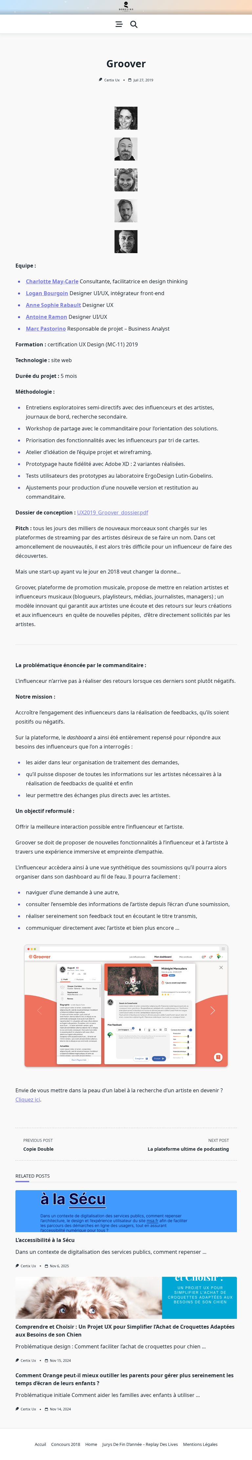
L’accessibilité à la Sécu (45, 1240)
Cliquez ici (27, 1099)
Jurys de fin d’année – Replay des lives (140, 1444)
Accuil (40, 1444)
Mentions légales (200, 1444)
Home (91, 1444)
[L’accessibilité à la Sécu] (126, 1211)
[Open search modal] (133, 24)
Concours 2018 (65, 1444)
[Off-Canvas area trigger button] (119, 24)
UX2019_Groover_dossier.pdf (112, 512)
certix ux (112, 80)
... (204, 1251)
